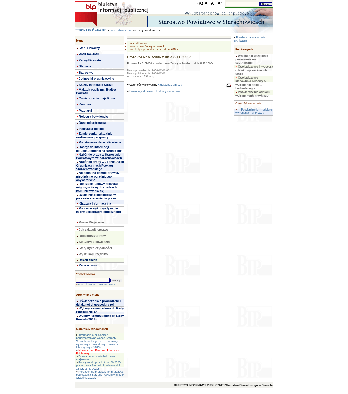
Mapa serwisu (88, 265)
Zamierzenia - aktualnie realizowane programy (94, 135)
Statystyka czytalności (95, 248)
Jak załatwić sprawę (93, 230)
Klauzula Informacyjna (95, 203)
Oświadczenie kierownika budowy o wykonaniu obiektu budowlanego (250, 83)
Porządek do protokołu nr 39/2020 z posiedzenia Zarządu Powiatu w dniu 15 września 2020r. (99, 365)
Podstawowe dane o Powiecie (100, 142)
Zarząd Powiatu (90, 60)
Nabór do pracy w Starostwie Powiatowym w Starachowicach (99, 156)
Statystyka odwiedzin (94, 242)
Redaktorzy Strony (92, 236)
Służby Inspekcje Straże (96, 85)
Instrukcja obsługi (91, 129)
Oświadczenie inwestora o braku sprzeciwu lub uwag (254, 70)
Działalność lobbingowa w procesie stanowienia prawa (96, 196)
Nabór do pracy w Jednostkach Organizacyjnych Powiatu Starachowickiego (100, 165)
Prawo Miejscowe (91, 222)
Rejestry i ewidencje (93, 116)
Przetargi (85, 110)
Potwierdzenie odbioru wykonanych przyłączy (252, 94)
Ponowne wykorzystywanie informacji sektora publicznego (98, 210)
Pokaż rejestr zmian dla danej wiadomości (155, 91)
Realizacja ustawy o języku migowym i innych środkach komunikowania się (97, 187)
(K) (200, 3)
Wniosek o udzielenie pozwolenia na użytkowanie (251, 59)
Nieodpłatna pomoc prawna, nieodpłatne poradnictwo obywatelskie (97, 176)
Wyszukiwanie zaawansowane (97, 284)
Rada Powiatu (89, 54)
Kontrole (85, 104)
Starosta (85, 66)
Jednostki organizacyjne (96, 78)
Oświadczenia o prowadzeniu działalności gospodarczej (98, 302)
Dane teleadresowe (93, 123)
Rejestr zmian (88, 259)
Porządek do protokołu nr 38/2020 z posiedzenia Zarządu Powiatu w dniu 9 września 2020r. (100, 374)
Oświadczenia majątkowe (97, 98)
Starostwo (86, 72)
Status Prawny (89, 48)
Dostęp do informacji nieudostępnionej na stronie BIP (99, 149)
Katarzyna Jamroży (170, 84)
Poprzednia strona (121, 30)
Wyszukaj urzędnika (93, 254)
